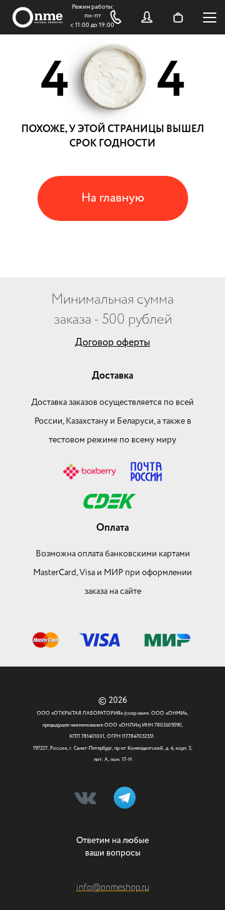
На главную (112, 198)
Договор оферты (112, 342)
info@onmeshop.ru (112, 887)
